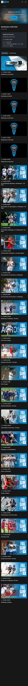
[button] (22, 2)
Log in (20, 20)
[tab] (5, 53)
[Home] (5, 2)
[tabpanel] (14, 330)
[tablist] (9, 53)
